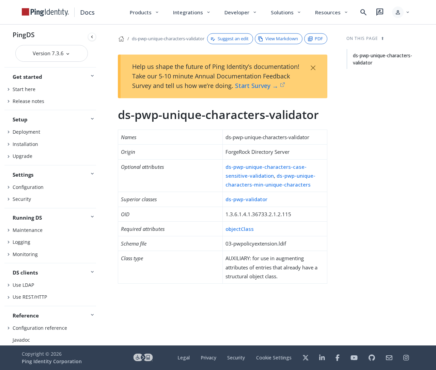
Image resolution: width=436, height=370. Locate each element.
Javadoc (21, 340)
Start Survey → (256, 86)
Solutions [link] (286, 12)
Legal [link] (183, 357)
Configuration (28, 187)
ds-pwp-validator (246, 199)
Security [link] (236, 357)
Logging (21, 242)
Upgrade (22, 156)
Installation (25, 144)
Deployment (26, 132)
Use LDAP (23, 285)
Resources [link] (331, 12)
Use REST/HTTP (30, 297)
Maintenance (28, 230)
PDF (319, 38)
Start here (24, 89)
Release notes (28, 101)
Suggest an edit (233, 38)
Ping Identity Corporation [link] (52, 361)
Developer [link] (240, 12)
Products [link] (144, 12)
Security (22, 199)
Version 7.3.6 (49, 53)
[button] (401, 12)
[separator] (99, 185)
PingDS (23, 34)
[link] (45, 12)
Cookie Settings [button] (274, 357)
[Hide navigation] (92, 37)
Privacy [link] (208, 357)
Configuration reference (40, 328)
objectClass (239, 228)
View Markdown (281, 38)
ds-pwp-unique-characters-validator (168, 38)
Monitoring (25, 254)
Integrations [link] (192, 12)
